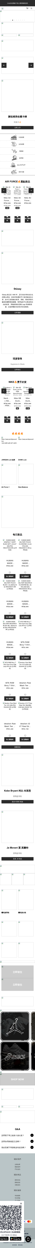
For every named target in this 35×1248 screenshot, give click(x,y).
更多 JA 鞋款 (17, 859)
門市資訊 (17, 1169)
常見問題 (17, 1198)
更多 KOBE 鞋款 (17, 801)
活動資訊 (17, 1185)
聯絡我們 (17, 1167)
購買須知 (17, 1180)
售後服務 (17, 1195)
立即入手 (17, 127)
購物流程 (17, 1182)
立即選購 (17, 312)
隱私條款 (20, 1245)
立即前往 (17, 369)
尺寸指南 (17, 1200)
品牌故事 (17, 1164)
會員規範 (14, 1245)
